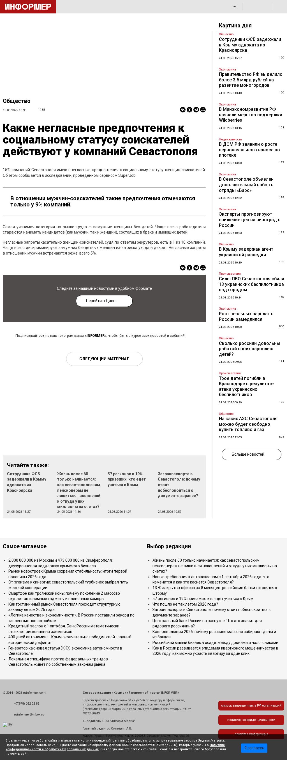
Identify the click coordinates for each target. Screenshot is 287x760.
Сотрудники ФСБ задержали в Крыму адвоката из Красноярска (250, 45)
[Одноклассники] (189, 109)
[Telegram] (196, 109)
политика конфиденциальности (251, 720)
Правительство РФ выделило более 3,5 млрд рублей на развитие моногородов (251, 80)
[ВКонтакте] (183, 109)
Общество (16, 101)
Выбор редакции (169, 546)
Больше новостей (248, 454)
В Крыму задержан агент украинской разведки (246, 251)
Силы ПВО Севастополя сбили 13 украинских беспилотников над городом (251, 284)
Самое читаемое (25, 546)
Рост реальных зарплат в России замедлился (246, 316)
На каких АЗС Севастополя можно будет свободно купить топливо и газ (248, 424)
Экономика (227, 69)
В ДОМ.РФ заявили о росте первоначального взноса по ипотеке (249, 150)
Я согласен (254, 748)
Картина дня (235, 25)
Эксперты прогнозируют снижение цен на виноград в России (250, 219)
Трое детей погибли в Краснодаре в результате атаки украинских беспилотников (246, 386)
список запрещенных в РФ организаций (251, 705)
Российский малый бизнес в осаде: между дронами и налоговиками (215, 642)
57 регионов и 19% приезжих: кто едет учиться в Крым (127, 479)
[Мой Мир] (203, 109)
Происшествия (230, 274)
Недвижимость (230, 139)
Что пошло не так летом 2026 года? (185, 604)
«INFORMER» (95, 335)
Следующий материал (104, 359)
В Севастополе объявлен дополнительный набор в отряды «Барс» (246, 185)
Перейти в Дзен (100, 300)
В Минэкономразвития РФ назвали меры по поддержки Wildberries (250, 115)
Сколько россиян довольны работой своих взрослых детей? (249, 349)
